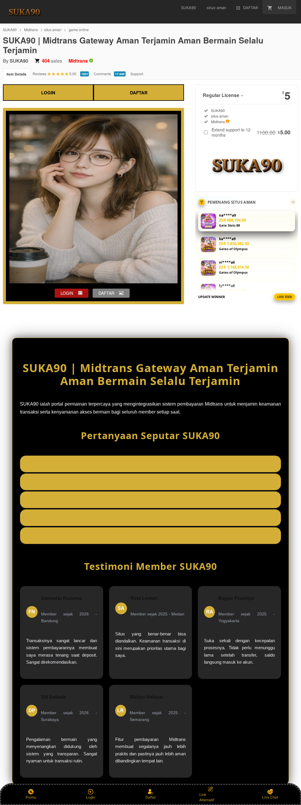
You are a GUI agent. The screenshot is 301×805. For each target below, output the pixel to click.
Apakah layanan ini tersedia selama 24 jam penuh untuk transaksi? (108, 517)
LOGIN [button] (67, 293)
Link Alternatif (206, 797)
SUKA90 (10, 29)
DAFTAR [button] (106, 293)
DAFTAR (139, 92)
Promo (31, 797)
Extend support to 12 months (251, 132)
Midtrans (31, 29)
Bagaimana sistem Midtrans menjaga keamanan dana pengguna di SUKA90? (120, 464)
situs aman (52, 29)
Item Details (16, 74)
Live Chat (270, 797)
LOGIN (48, 92)
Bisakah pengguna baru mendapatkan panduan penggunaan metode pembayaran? (128, 499)
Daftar (151, 797)
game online (79, 29)
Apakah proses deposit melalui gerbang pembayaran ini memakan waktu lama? (124, 482)
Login (90, 797)
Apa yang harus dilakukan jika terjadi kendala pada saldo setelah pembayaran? (123, 535)
